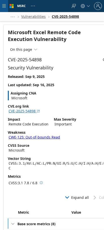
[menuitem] (74, 6)
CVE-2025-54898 (24, 111)
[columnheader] (43, 212)
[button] (12, 16)
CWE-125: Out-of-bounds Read (34, 137)
